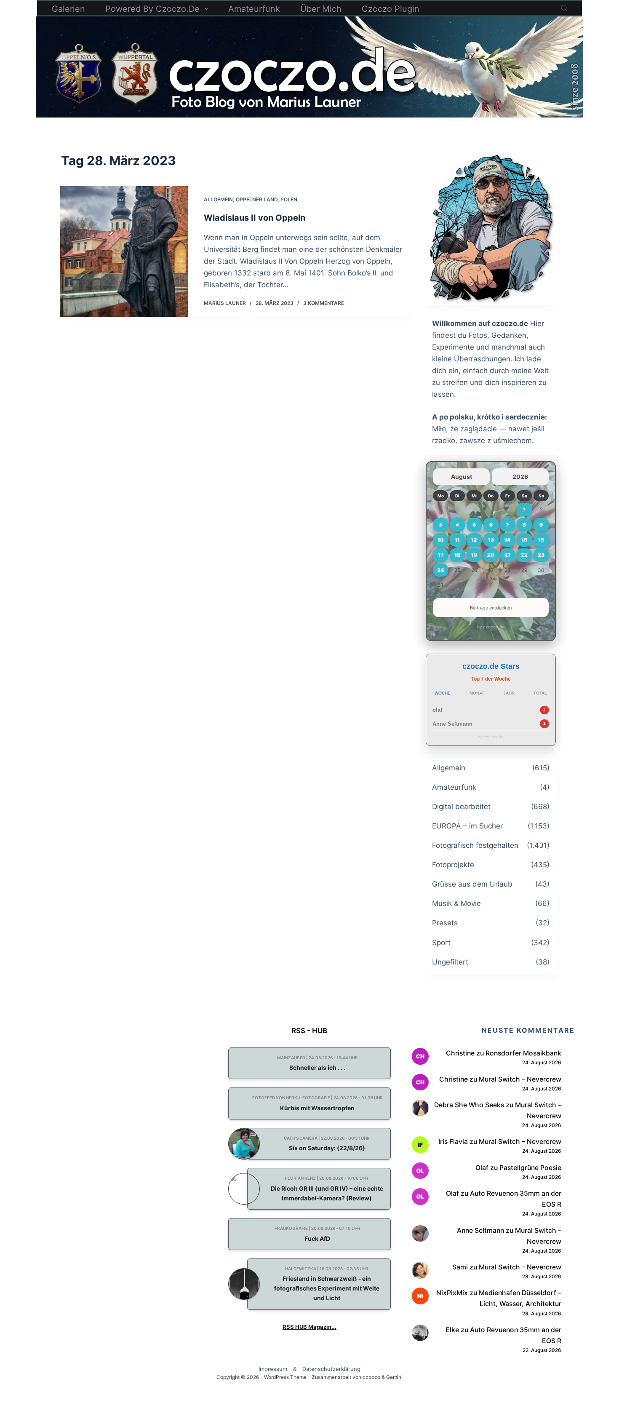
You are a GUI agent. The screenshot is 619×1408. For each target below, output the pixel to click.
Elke (452, 1330)
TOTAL (540, 693)
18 (457, 555)
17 (440, 555)
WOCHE (443, 693)
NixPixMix (452, 1293)
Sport (441, 942)
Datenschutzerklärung (331, 1368)
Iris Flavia (453, 1142)
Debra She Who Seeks (469, 1105)
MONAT (477, 693)
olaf (437, 710)
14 (507, 540)
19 (474, 555)
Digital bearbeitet (461, 806)
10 (441, 540)
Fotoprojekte (453, 864)
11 (457, 540)
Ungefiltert (450, 962)
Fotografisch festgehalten (475, 845)
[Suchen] (564, 8)
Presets (445, 923)
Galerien (68, 9)
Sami (460, 1267)
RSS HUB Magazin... (309, 1326)
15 (524, 540)
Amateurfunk (254, 9)
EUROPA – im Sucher (467, 826)
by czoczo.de (490, 626)
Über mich (321, 9)
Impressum (273, 1368)
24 (440, 570)
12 (474, 540)
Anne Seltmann (452, 724)
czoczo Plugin (390, 9)
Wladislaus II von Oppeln (254, 218)
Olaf (481, 1168)
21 (507, 555)
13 (491, 540)
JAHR (509, 693)
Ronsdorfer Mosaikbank (523, 1053)
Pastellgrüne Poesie (530, 1168)
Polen (288, 199)
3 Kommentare (323, 303)
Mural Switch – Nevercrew (520, 1079)
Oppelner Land (256, 199)
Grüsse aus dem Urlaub (472, 884)
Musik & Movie (456, 903)
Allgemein (218, 199)
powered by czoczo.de (152, 9)
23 (541, 555)
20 (490, 555)
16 (541, 540)
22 (524, 555)
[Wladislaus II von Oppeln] (124, 251)
